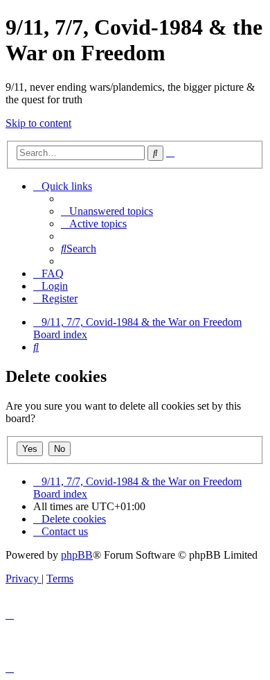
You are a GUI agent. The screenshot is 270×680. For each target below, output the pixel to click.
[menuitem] (107, 211)
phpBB (77, 555)
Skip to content (38, 123)
